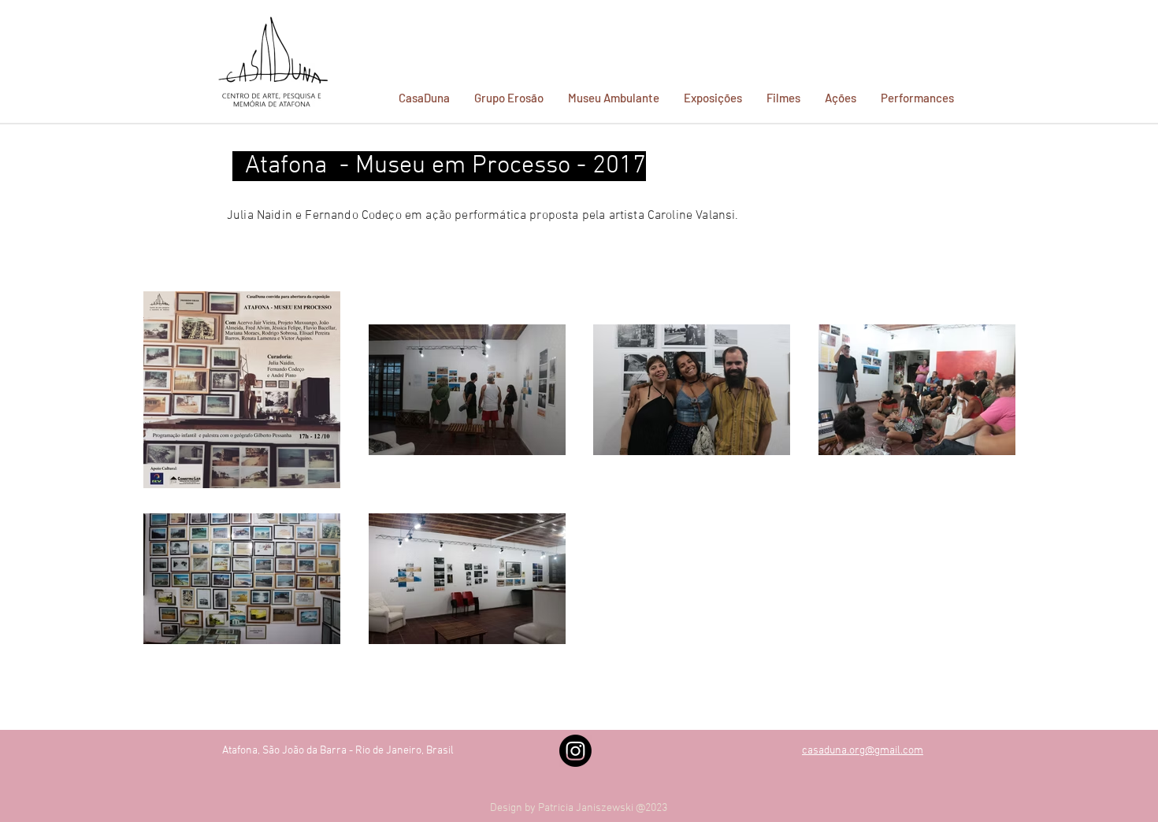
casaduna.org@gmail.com (862, 750)
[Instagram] (575, 751)
